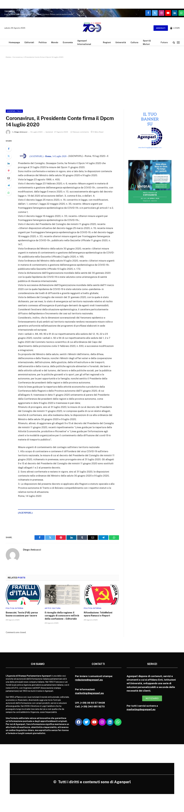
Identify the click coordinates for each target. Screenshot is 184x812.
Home (8, 57)
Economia (68, 42)
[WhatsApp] (9, 193)
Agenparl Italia (14, 111)
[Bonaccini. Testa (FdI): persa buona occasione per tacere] (23, 595)
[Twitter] (9, 156)
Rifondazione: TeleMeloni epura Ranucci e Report (98, 614)
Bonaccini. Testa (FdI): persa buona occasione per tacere (22, 614)
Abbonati (160, 28)
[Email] (9, 178)
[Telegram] (9, 185)
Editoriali (29, 42)
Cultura (134, 42)
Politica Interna (14, 608)
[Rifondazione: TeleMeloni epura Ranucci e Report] (101, 595)
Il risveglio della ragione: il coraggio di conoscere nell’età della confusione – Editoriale (62, 615)
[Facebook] (9, 149)
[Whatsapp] (117, 722)
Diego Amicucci (20, 132)
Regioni (107, 42)
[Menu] (178, 42)
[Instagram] (102, 722)
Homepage (14, 42)
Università (120, 42)
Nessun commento (81, 132)
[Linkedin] (110, 722)
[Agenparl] (92, 28)
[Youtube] (94, 722)
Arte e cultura (53, 608)
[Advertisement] (92, 83)
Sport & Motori (147, 42)
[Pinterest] (9, 171)
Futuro (164, 42)
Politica (43, 42)
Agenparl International (84, 42)
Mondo (54, 42)
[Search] (174, 42)
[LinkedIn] (9, 163)
